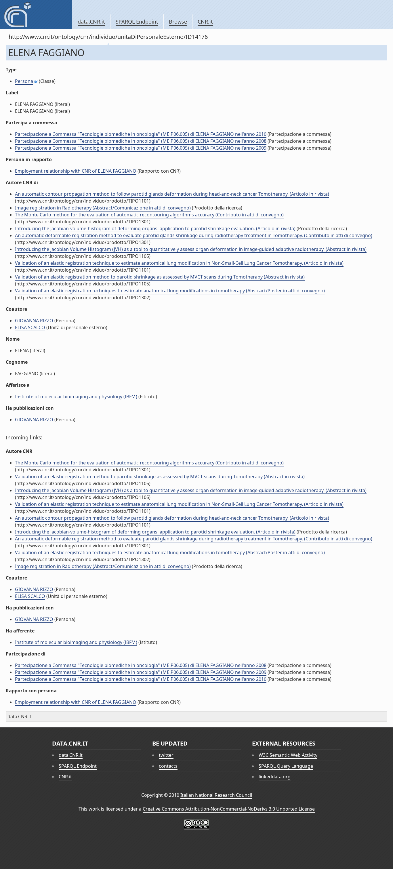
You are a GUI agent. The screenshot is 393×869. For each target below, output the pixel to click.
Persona (24, 81)
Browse (178, 21)
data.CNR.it (91, 21)
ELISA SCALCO (30, 327)
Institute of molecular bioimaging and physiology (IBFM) (76, 396)
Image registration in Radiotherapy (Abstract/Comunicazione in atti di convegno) (103, 208)
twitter (166, 755)
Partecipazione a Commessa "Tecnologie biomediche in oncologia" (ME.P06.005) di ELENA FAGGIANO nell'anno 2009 (140, 148)
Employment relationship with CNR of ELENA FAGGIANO (75, 171)
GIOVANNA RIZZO (34, 320)
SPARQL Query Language (286, 766)
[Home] (36, 14)
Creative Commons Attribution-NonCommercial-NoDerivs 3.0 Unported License (229, 809)
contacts (168, 766)
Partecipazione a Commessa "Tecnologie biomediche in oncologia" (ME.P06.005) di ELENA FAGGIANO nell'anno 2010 (140, 134)
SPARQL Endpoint (137, 21)
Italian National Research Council (216, 795)
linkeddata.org (275, 776)
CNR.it (205, 21)
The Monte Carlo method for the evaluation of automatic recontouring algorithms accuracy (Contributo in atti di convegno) (149, 214)
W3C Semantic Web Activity (288, 755)
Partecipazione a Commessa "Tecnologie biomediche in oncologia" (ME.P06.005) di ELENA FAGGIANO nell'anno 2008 (140, 141)
